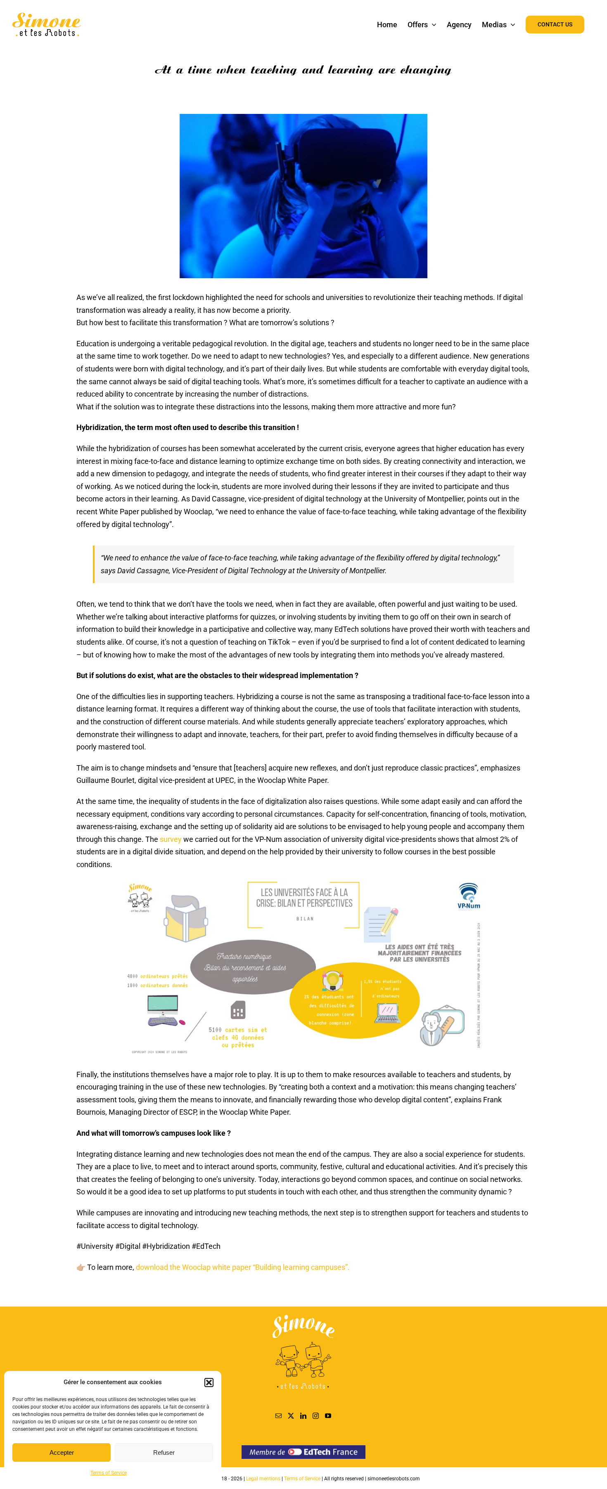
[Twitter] (291, 1416)
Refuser (164, 1452)
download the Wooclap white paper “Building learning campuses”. (243, 1267)
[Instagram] (316, 1416)
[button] (209, 1382)
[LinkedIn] (303, 1416)
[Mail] (278, 1416)
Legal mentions (264, 1479)
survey (171, 839)
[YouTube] (328, 1416)
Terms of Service (108, 1473)
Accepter (62, 1452)
